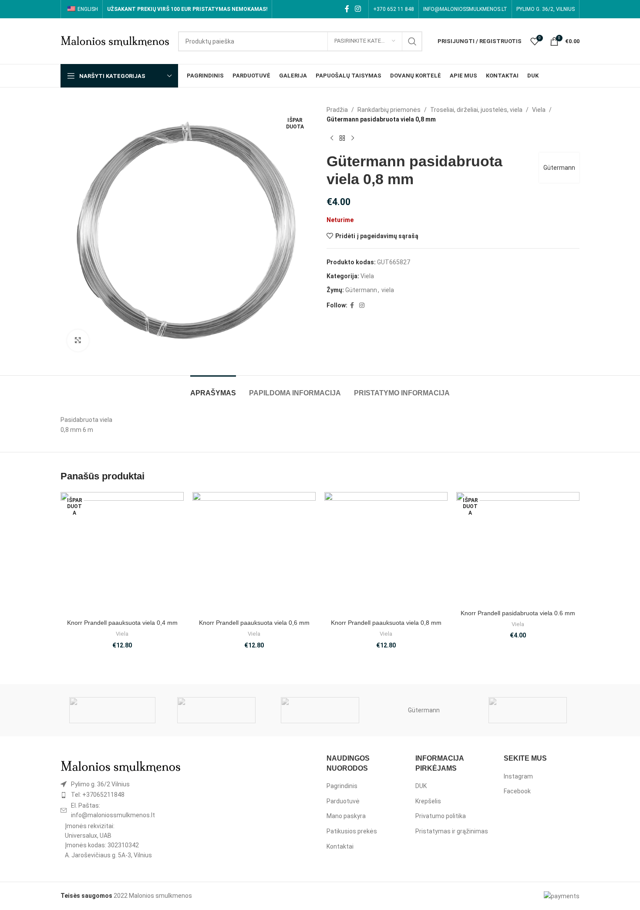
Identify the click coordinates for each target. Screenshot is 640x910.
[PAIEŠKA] (412, 41)
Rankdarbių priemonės (389, 109)
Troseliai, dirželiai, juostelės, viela (476, 109)
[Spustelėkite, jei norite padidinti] (78, 340)
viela (387, 289)
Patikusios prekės (352, 831)
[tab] (213, 388)
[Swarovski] (112, 710)
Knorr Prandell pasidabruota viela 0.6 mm (518, 613)
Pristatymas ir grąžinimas (451, 831)
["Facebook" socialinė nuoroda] (347, 9)
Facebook (517, 791)
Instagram (518, 776)
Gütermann (559, 167)
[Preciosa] (216, 710)
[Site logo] (115, 40)
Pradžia (337, 109)
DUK (421, 785)
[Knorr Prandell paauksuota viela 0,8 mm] (386, 553)
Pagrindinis (342, 785)
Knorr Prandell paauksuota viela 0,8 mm (386, 622)
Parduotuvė (343, 801)
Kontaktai (340, 846)
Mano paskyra (346, 815)
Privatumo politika (440, 815)
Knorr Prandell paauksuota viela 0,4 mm (122, 622)
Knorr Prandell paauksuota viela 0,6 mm (254, 622)
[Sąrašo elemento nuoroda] (121, 784)
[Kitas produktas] (352, 138)
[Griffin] (527, 710)
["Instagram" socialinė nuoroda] (358, 9)
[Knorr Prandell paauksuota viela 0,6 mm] (254, 553)
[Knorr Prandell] (320, 710)
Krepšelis (428, 801)
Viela (539, 109)
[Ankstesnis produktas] (332, 138)
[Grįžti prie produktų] (342, 138)
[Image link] (121, 765)
